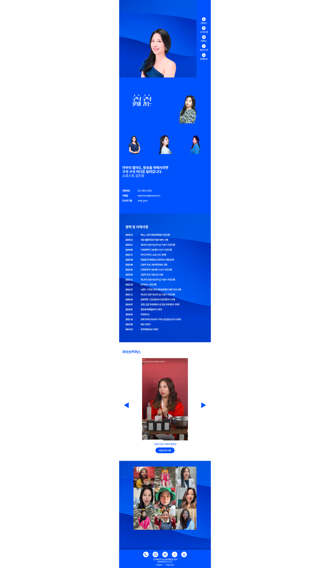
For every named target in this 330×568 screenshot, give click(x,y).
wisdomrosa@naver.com (149, 195)
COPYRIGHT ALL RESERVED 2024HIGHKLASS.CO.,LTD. (165, 560)
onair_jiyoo (143, 200)
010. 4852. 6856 (145, 190)
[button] (124, 405)
